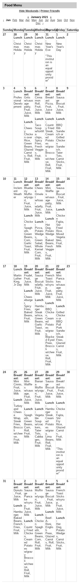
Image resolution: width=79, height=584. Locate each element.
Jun (41, 20)
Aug (52, 20)
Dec (38, 23)
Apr (27, 20)
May (34, 20)
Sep (59, 20)
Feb (15, 20)
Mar (21, 20)
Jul (46, 20)
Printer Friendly (50, 10)
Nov (72, 20)
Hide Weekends (29, 10)
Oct (66, 20)
